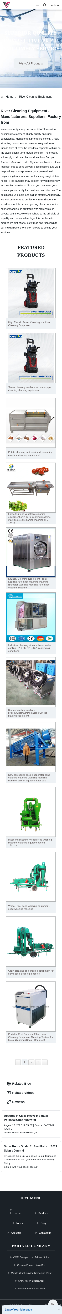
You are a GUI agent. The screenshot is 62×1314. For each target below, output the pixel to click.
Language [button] (54, 5)
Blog (43, 1222)
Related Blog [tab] (21, 1083)
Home (9, 96)
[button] (38, 5)
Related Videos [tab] (23, 1093)
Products (43, 1213)
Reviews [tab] (18, 1102)
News (19, 1222)
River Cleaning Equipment (35, 96)
